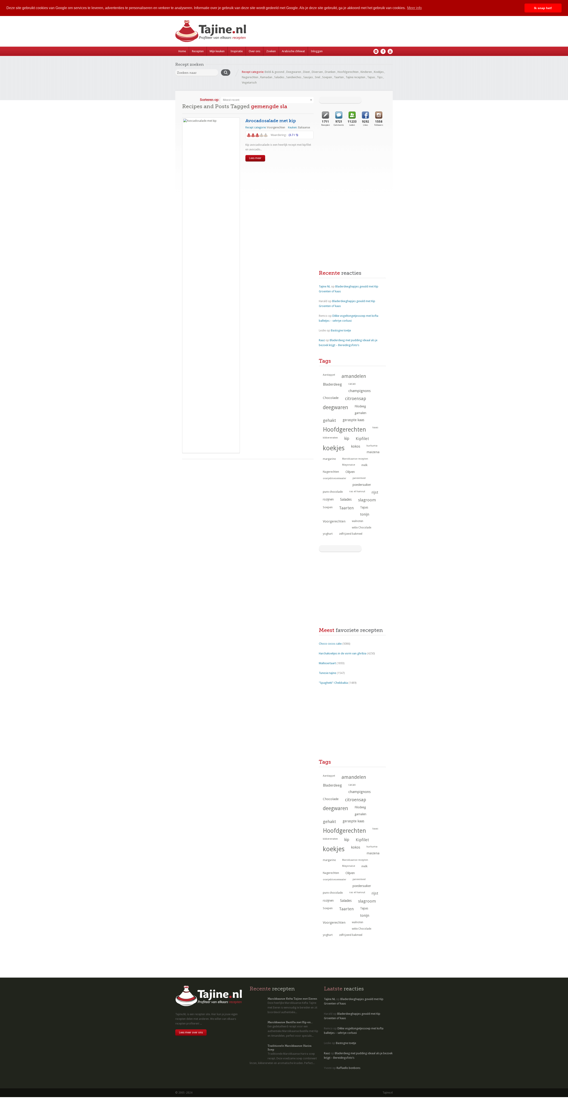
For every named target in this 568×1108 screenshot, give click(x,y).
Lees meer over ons (191, 1032)
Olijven (350, 472)
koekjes (334, 448)
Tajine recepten (355, 77)
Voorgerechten (276, 127)
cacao (352, 383)
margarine (329, 458)
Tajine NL (324, 286)
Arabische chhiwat (293, 51)
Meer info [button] (414, 8)
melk (364, 465)
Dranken (330, 72)
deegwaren (335, 407)
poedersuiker (362, 485)
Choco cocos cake (330, 643)
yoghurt (328, 533)
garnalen (360, 413)
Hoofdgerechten (348, 72)
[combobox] (267, 100)
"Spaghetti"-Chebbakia (333, 682)
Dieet (306, 72)
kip (346, 438)
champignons (359, 391)
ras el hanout (357, 491)
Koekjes (379, 72)
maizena (373, 452)
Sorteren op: (209, 100)
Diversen (317, 72)
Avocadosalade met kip (270, 120)
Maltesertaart (327, 663)
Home (182, 51)
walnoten (357, 521)
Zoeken (271, 51)
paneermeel (359, 478)
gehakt (329, 420)
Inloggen (317, 51)
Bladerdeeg (332, 384)
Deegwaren (293, 72)
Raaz (322, 340)
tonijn (364, 514)
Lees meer (255, 158)
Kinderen (366, 72)
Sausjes (308, 77)
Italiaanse (304, 127)
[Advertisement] (352, 167)
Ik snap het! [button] (543, 8)
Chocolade (331, 398)
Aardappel (329, 374)
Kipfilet (362, 438)
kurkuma (372, 445)
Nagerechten (250, 77)
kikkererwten (330, 437)
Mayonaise (348, 464)
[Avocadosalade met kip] (211, 285)
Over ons (254, 51)
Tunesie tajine (327, 673)
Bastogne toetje (341, 330)
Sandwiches (293, 77)
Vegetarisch (249, 82)
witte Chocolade (361, 527)
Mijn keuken (217, 51)
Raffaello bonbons (348, 1068)
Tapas (371, 77)
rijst (375, 492)
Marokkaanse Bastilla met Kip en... (290, 1022)
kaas (375, 427)
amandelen (353, 376)
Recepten (198, 51)
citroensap (355, 398)
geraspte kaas (353, 420)
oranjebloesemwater (334, 478)
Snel (317, 77)
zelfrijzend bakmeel (350, 533)
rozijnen (328, 499)
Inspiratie (237, 51)
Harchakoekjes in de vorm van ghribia (342, 653)
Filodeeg (360, 406)
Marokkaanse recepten (355, 458)
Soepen (327, 77)
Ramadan (266, 77)
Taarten (339, 77)
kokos (355, 446)
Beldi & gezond (274, 72)
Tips (380, 77)
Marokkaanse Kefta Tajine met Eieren (292, 998)
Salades (279, 77)
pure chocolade (333, 491)
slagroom (367, 500)
